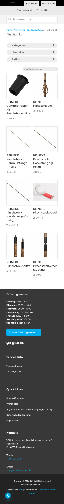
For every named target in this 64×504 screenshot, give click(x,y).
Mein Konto (48, 3)
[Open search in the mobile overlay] (32, 19)
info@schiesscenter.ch (18, 470)
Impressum (12, 420)
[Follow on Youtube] (18, 344)
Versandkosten (14, 366)
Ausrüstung (19, 30)
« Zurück (11, 3)
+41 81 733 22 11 (14, 458)
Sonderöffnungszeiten (22, 332)
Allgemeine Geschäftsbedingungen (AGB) (29, 409)
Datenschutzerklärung (18, 415)
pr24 (21, 490)
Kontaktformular (15, 398)
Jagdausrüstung (35, 30)
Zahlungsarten (14, 371)
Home (9, 30)
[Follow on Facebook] (8, 344)
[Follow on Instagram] (13, 344)
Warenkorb (12, 404)
